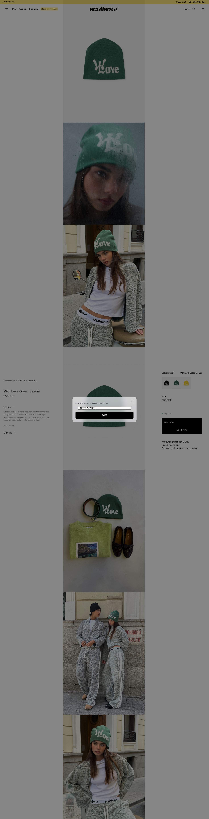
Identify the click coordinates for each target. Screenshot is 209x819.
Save (104, 415)
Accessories (9, 380)
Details (7, 407)
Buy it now (169, 422)
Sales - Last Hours (49, 9)
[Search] (194, 9)
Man (14, 9)
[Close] (132, 401)
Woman (22, 9)
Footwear (33, 9)
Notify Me (182, 430)
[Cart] (203, 9)
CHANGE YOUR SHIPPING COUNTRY (91, 403)
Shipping (8, 433)
